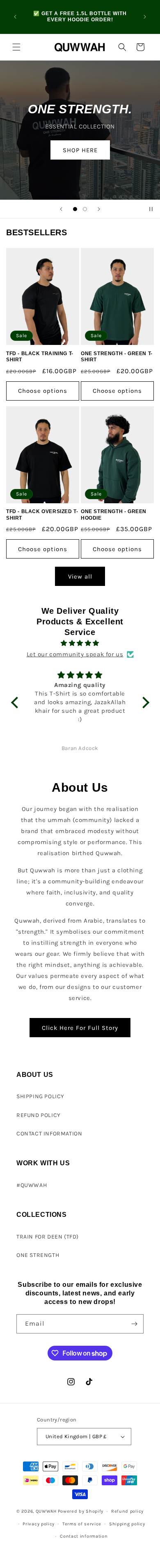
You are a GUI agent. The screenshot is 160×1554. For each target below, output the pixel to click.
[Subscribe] (134, 1323)
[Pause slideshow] (151, 209)
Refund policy (127, 1511)
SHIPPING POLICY (40, 1096)
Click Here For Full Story (80, 1027)
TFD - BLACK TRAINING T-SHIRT (39, 357)
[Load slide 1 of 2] (75, 209)
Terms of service (81, 1524)
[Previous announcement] (15, 17)
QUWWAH (46, 1511)
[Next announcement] (145, 17)
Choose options (42, 390)
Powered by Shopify (81, 1511)
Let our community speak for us (75, 654)
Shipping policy (127, 1524)
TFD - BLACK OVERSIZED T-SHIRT (42, 515)
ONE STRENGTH (37, 1255)
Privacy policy (39, 1524)
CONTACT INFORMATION (49, 1133)
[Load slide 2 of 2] (85, 209)
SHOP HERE (80, 149)
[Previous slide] (61, 209)
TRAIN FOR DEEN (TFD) (47, 1236)
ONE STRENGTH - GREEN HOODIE (113, 515)
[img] (80, 643)
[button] (16, 47)
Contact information (83, 1536)
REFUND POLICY (38, 1115)
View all (80, 576)
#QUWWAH (31, 1185)
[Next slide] (99, 209)
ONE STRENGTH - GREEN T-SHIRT (117, 357)
